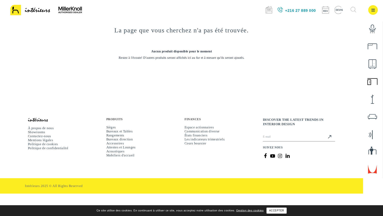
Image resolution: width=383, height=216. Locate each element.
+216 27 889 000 (300, 10)
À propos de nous (41, 128)
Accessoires (115, 147)
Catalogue (268, 9)
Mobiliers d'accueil (119, 162)
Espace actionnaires (199, 127)
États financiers (196, 137)
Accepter (276, 210)
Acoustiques (115, 157)
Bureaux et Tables (119, 132)
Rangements (115, 137)
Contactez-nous (39, 138)
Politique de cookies (42, 148)
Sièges (111, 127)
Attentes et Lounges (121, 152)
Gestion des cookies (250, 210)
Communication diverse (201, 132)
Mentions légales (40, 143)
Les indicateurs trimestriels (204, 142)
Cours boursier (195, 147)
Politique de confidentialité (47, 153)
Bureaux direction (118, 142)
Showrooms (36, 133)
